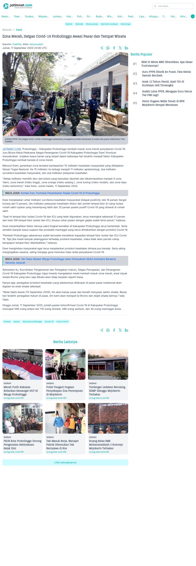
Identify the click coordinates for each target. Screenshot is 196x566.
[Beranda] (17, 6)
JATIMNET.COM (11, 148)
